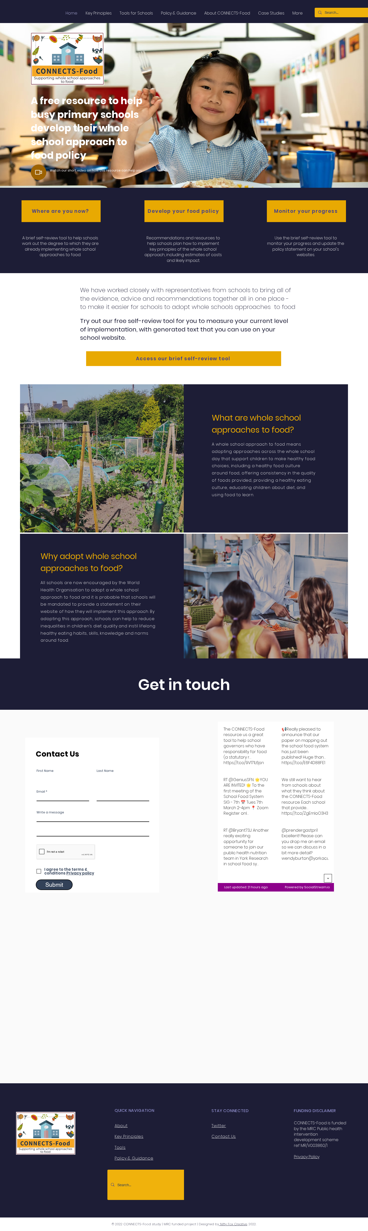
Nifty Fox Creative (233, 1224)
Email (41, 791)
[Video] (38, 172)
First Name (45, 770)
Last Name (105, 770)
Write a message (50, 812)
